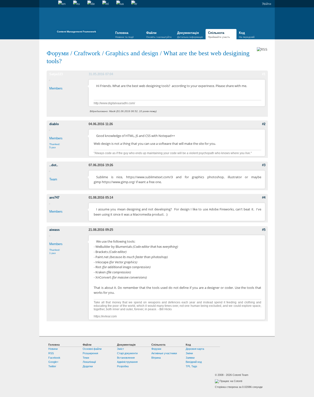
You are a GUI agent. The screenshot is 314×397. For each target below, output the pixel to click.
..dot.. (53, 165)
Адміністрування (127, 361)
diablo (54, 124)
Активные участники (164, 353)
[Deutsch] (91, 3)
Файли (159, 34)
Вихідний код (194, 361)
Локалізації (89, 361)
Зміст (120, 348)
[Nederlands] (105, 3)
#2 (263, 124)
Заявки (190, 357)
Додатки (88, 366)
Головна (43, 3)
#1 (263, 74)
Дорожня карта (195, 348)
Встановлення (126, 357)
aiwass (54, 230)
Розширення (90, 353)
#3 (263, 165)
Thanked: (54, 146)
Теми (86, 357)
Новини (53, 348)
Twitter (52, 366)
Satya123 (56, 74)
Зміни (189, 353)
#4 (263, 197)
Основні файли (92, 348)
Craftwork (87, 53)
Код (247, 34)
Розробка (123, 366)
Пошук (50, 3)
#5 (263, 230)
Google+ (53, 361)
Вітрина (156, 357)
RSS (51, 353)
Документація (190, 34)
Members (56, 88)
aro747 (54, 197)
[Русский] (76, 3)
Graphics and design (131, 53)
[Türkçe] (134, 3)
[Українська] (120, 3)
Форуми (58, 53)
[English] (61, 3)
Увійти (266, 4)
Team (53, 179)
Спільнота (219, 34)
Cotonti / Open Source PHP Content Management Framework (76, 22)
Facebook (54, 357)
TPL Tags (191, 366)
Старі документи (127, 353)
